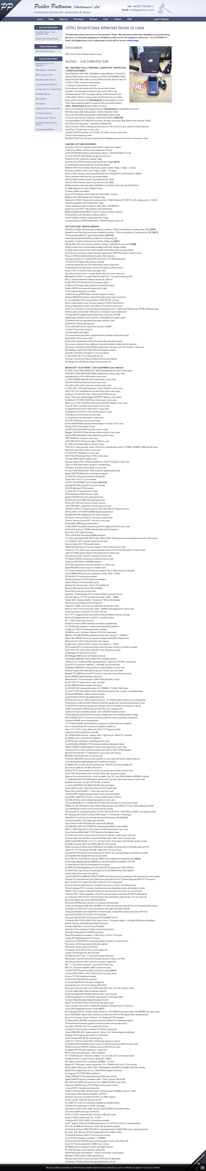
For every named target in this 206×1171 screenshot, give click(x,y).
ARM (129, 19)
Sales (51, 19)
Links (105, 19)
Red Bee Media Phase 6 (45, 130)
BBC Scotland (41, 99)
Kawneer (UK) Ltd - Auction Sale (48, 108)
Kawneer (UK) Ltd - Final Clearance (45, 64)
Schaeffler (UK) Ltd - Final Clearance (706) (45, 33)
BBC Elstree (40, 104)
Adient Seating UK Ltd (44, 75)
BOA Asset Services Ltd (45, 51)
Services (93, 19)
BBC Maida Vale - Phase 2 (46, 118)
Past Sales (79, 19)
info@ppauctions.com (141, 9)
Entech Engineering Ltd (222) (47, 39)
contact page (132, 40)
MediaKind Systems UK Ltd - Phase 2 (46, 124)
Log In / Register (161, 19)
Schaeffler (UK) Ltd (43, 94)
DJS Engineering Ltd (43, 113)
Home (40, 19)
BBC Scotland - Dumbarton (46, 70)
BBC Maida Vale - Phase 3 (46, 80)
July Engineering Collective (46, 85)
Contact (117, 19)
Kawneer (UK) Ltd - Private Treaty (48, 89)
